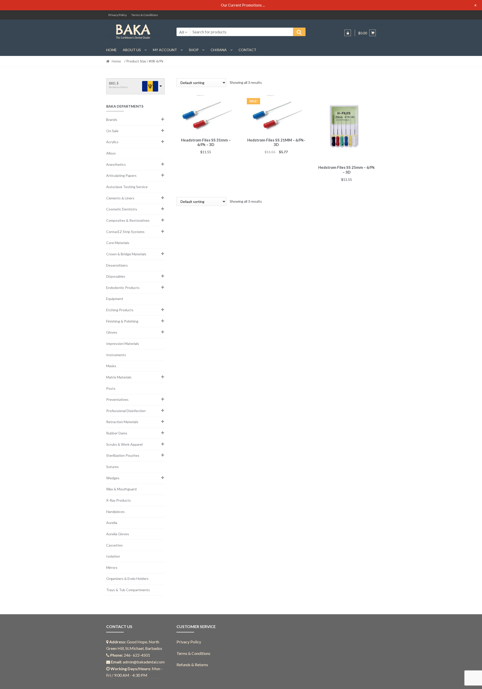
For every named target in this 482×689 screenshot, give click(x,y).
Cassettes (114, 545)
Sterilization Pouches (122, 455)
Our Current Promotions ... (243, 5)
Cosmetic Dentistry (121, 209)
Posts (110, 388)
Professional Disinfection (126, 411)
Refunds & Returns (192, 664)
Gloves (111, 332)
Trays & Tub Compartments (128, 590)
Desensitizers (117, 265)
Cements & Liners (120, 198)
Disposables (115, 276)
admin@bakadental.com (144, 661)
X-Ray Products (118, 500)
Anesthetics (116, 164)
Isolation (113, 556)
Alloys (111, 153)
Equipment (114, 298)
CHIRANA (219, 50)
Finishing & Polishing (122, 321)
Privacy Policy (117, 15)
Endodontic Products (123, 287)
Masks (111, 366)
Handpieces (115, 511)
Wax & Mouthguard (121, 489)
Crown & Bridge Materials (126, 254)
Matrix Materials (119, 377)
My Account (165, 50)
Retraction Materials (122, 422)
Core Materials (117, 243)
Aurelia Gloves (117, 534)
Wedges (112, 478)
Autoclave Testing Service (127, 187)
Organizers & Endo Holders (127, 578)
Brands (111, 119)
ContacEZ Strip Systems (125, 231)
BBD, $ (113, 83)
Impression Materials (122, 343)
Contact (247, 50)
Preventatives (117, 399)
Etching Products (120, 310)
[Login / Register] (347, 33)
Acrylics (112, 142)
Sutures (112, 467)
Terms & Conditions (144, 15)
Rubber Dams (116, 433)
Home (111, 50)
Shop (194, 50)
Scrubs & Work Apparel (124, 444)
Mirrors (111, 567)
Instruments (116, 355)
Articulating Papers (121, 175)
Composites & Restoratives (128, 220)
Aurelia (111, 522)
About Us (132, 50)
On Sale (112, 131)
